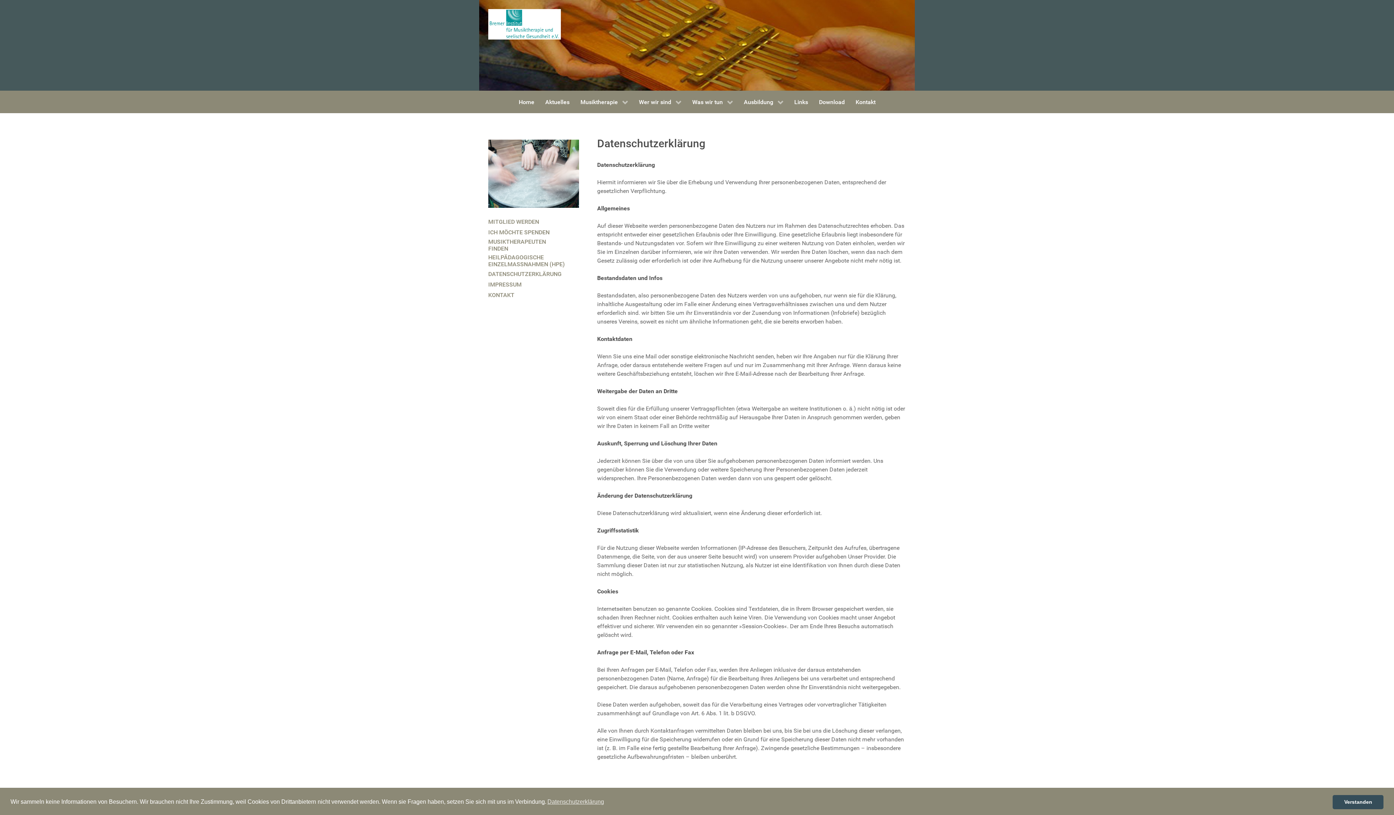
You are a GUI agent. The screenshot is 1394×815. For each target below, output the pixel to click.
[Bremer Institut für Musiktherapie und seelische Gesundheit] (524, 23)
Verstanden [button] (1358, 802)
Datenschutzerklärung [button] (575, 802)
